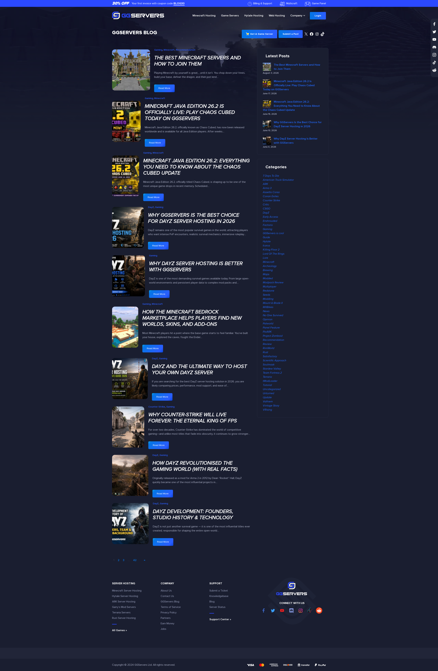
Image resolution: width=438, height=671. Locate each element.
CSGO (266, 208)
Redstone (268, 290)
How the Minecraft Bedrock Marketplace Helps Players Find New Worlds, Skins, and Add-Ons (192, 318)
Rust (265, 352)
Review (267, 344)
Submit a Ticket (218, 590)
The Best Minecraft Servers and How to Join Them (197, 61)
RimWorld (268, 348)
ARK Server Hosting (123, 601)
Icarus (266, 245)
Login (318, 15)
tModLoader (270, 381)
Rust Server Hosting (124, 618)
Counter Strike (156, 406)
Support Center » (220, 619)
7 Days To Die (271, 175)
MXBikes (268, 307)
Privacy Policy (169, 612)
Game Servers (230, 15)
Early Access (270, 217)
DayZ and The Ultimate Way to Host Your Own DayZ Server (199, 369)
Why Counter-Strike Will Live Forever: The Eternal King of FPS (192, 418)
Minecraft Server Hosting (126, 590)
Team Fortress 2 (272, 372)
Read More (166, 89)
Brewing (268, 270)
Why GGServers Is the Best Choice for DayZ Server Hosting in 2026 (193, 218)
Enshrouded (270, 221)
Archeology (270, 266)
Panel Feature (271, 327)
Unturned (268, 393)
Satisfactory (270, 356)
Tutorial (267, 385)
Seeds (266, 295)
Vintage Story (271, 405)
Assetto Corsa (271, 192)
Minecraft (204, 15)
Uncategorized (272, 389)
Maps (266, 274)
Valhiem (268, 401)
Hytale (253, 15)
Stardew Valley (272, 368)
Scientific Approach (274, 360)
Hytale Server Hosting (125, 596)
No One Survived (273, 315)
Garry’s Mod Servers (124, 607)
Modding (268, 299)
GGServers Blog (134, 32)
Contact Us (167, 596)
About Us (166, 590)
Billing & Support (262, 3)
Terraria (267, 377)
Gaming (158, 49)
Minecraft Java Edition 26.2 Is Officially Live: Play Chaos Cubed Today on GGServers (190, 112)
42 (135, 560)
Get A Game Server (261, 33)
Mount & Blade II (273, 303)
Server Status (217, 607)
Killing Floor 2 (271, 249)
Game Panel (319, 3)
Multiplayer (269, 286)
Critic (266, 204)
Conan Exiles (271, 196)
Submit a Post (291, 33)
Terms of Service (171, 607)
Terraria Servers (121, 612)
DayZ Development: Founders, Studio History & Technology (193, 514)
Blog (212, 601)
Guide (266, 237)
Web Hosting (277, 15)
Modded (268, 278)
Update (267, 397)
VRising (267, 409)
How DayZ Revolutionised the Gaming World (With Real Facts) (194, 466)
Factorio (268, 225)
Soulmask (268, 364)
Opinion (267, 319)
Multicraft (291, 3)
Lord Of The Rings (273, 253)
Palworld (268, 323)
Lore (265, 258)
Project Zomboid (272, 336)
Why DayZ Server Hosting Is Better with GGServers (196, 266)
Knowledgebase (218, 596)
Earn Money (167, 623)
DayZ (151, 207)
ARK (265, 184)
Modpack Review (273, 282)
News (266, 311)
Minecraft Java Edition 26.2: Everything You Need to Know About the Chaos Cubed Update (196, 167)
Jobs (163, 629)
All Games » (119, 630)
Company (296, 15)
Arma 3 (267, 188)
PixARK (267, 331)
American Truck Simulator (278, 180)
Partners (166, 618)
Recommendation (185, 49)
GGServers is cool (273, 233)
